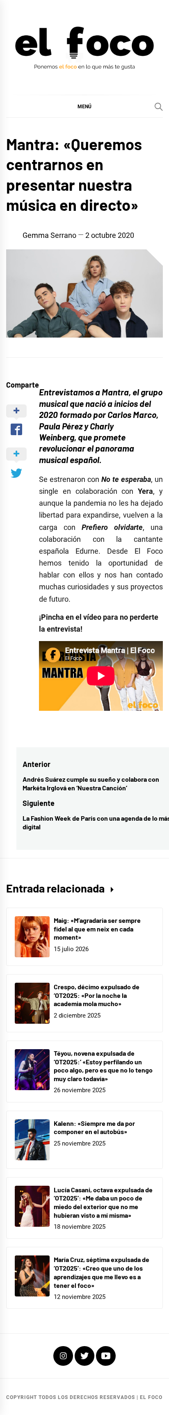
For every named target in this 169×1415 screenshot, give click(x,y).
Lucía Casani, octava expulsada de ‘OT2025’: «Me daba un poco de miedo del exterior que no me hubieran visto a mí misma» (103, 1202)
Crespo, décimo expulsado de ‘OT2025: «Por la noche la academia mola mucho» (96, 995)
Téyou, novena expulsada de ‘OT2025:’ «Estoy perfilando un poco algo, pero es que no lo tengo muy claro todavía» (103, 1065)
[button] (84, 106)
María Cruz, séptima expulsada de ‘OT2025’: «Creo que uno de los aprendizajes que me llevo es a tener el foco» (101, 1272)
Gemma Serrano (49, 235)
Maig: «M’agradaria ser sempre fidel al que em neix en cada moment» (97, 928)
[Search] (159, 106)
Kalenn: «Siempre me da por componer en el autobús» (94, 1127)
